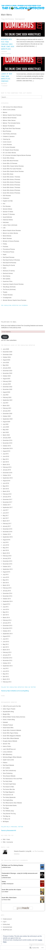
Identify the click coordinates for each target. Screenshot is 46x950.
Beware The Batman (9, 126)
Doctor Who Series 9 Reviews (11, 193)
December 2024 (7, 354)
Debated (5, 722)
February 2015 (7, 588)
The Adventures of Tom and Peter (12, 778)
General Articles (7, 209)
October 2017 (7, 505)
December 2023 (7, 370)
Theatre (5, 292)
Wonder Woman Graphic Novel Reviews (14, 300)
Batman (5, 112)
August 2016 (6, 539)
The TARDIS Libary (8, 811)
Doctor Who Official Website (11, 738)
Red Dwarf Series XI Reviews (11, 260)
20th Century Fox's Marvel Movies (12, 107)
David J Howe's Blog (9, 719)
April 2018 (6, 488)
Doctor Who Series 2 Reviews (11, 179)
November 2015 (7, 564)
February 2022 (7, 397)
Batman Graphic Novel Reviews (12, 115)
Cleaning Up (6, 139)
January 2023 (7, 384)
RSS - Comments (8, 842)
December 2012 (7, 658)
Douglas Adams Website (10, 741)
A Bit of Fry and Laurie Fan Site (12, 706)
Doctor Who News (8, 174)
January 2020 (7, 437)
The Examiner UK (8, 794)
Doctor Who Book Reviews (10, 160)
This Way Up (6, 816)
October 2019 (7, 446)
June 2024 (6, 362)
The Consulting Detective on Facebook (14, 305)
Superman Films (7, 281)
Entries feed (6, 924)
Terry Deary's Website (9, 776)
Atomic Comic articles (9, 109)
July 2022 (5, 395)
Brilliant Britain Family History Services (14, 717)
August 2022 (6, 392)
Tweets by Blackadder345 (8, 830)
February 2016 (7, 556)
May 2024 (6, 365)
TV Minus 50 (6, 819)
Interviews (42, 23)
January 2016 (7, 558)
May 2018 (6, 486)
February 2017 (7, 523)
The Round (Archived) (9, 289)
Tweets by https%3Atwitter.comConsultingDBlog (15, 691)
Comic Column (7, 142)
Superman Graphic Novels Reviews (13, 284)
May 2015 (6, 580)
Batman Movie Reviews (9, 118)
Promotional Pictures (9, 249)
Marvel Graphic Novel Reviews (12, 230)
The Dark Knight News (9, 784)
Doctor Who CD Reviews (10, 163)
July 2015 (5, 574)
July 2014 (5, 607)
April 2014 (6, 615)
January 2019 (7, 470)
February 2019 (7, 467)
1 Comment (4, 85)
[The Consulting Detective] (23, 8)
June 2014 (6, 609)
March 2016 (6, 553)
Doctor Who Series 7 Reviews (11, 187)
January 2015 (7, 590)
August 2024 (6, 360)
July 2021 (5, 403)
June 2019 (6, 456)
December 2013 (7, 625)
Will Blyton (6, 821)
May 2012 (6, 674)
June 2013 (6, 641)
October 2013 (7, 631)
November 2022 (7, 389)
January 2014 (7, 623)
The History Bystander (9, 797)
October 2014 (7, 598)
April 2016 (6, 550)
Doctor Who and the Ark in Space (11, 889)
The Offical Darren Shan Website (12, 803)
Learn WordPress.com (9, 749)
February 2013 (7, 652)
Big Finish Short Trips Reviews (11, 128)
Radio (4, 254)
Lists (4, 228)
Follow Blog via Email (8, 322)
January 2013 (7, 655)
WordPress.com (7, 930)
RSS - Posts (6, 839)
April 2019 (6, 462)
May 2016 (6, 547)
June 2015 (6, 577)
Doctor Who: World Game (9, 897)
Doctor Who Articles (8, 158)
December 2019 (7, 440)
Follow (5, 337)
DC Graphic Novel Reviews (11, 150)
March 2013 (6, 649)
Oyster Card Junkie (8, 760)
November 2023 (7, 373)
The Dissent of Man (8, 787)
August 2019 (6, 451)
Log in (4, 921)
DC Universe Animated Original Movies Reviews (17, 155)
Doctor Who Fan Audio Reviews (12, 169)
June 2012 (6, 671)
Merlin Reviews (7, 238)
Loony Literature (7, 752)
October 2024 (7, 357)
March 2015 (6, 585)
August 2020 (6, 421)
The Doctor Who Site (9, 789)
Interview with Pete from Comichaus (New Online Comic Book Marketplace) (7, 44)
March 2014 (6, 617)
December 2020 (7, 413)
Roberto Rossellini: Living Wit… (23, 851)
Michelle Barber (7, 867)
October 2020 (7, 416)
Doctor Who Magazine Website (12, 736)
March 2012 (6, 679)
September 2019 (8, 448)
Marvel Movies (7, 236)
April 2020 (6, 432)
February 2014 (7, 620)
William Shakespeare (8, 883)
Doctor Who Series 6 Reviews (11, 185)
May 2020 (6, 429)
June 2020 (6, 427)
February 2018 (7, 494)
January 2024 (7, 368)
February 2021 (7, 408)
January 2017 (7, 526)
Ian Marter (5, 891)
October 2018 (7, 475)
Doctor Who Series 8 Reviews (11, 190)
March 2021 (6, 405)
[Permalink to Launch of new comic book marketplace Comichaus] (23, 64)
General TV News (8, 211)
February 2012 (7, 682)
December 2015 (7, 561)
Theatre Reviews (8, 295)
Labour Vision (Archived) (10, 225)
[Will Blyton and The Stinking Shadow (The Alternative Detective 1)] (42, 867)
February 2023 (7, 381)
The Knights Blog (8, 800)
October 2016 (7, 534)
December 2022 (7, 386)
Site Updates (6, 279)
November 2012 (7, 660)
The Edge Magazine (9, 792)
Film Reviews (7, 206)
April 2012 (6, 676)
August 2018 (6, 480)
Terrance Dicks (6, 899)
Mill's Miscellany (7, 754)
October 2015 (7, 566)
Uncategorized (7, 297)
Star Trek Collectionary (9, 770)
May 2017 (6, 515)
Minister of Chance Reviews (11, 241)
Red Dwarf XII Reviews (9, 262)
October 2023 (7, 376)
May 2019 (6, 459)
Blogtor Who (6, 714)
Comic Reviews (7, 144)
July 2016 (5, 542)
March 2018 (6, 491)
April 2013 (6, 647)
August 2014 (6, 604)
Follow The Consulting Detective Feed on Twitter (18, 687)
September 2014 (8, 601)
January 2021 (7, 411)
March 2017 (6, 521)
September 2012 (8, 666)
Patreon (5, 762)
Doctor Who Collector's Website (12, 730)
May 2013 (6, 644)
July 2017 (5, 510)
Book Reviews (7, 131)
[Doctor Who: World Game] (42, 899)
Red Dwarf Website (8, 765)
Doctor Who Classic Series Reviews (13, 166)
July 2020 (5, 424)
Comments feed (7, 927)
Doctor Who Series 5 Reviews (11, 182)
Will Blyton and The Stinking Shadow (12, 865)
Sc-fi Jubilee (6, 768)
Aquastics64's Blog (8, 711)
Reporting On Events (9, 265)
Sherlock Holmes (8, 273)
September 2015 (8, 569)
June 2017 (6, 513)
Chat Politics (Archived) (9, 134)
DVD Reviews (7, 195)
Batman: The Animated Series (11, 123)
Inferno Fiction (7, 746)
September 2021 (8, 400)
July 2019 (5, 454)
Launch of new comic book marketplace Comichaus (6, 77)
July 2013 (5, 639)
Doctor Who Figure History (10, 733)
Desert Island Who (8, 727)
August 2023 (6, 378)
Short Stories (6, 276)
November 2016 (7, 531)
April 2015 (6, 582)
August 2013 (6, 636)
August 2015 (6, 572)
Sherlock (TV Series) (9, 271)
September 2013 (8, 633)
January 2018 (7, 496)
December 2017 (7, 499)
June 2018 (6, 483)
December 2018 (7, 472)
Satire (4, 268)
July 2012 (5, 668)
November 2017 (7, 502)
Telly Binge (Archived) (9, 287)
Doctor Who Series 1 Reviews (11, 177)
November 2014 (7, 596)
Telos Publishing (7, 773)
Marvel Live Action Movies (10, 233)
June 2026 (6, 349)
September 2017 (8, 507)
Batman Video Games (9, 120)
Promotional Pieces (8, 252)
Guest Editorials (40, 58)
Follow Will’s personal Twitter (12, 827)
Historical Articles (8, 220)
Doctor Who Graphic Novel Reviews (13, 171)
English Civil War (8, 201)
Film (4, 203)
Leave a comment (6, 53)
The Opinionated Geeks (10, 805)
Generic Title (6, 743)
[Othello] (42, 883)
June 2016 (6, 545)
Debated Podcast (8, 725)
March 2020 (6, 435)
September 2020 (8, 419)
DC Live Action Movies (9, 152)
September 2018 (8, 478)
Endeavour (6, 198)
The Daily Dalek (7, 781)
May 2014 (6, 612)
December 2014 (7, 593)
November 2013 (7, 628)
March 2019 (6, 464)
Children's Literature (9, 136)
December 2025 (7, 352)
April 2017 (6, 518)
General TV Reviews (9, 214)
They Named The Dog (9, 813)
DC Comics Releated (9, 147)
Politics (5, 244)
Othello (4, 881)
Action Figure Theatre (9, 709)
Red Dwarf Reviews (8, 257)
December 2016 (7, 529)
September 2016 (8, 537)
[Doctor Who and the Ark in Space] (42, 891)
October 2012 (7, 663)
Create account (7, 919)
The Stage (6, 808)
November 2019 (7, 443)
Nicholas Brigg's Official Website (12, 757)
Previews (5, 246)
